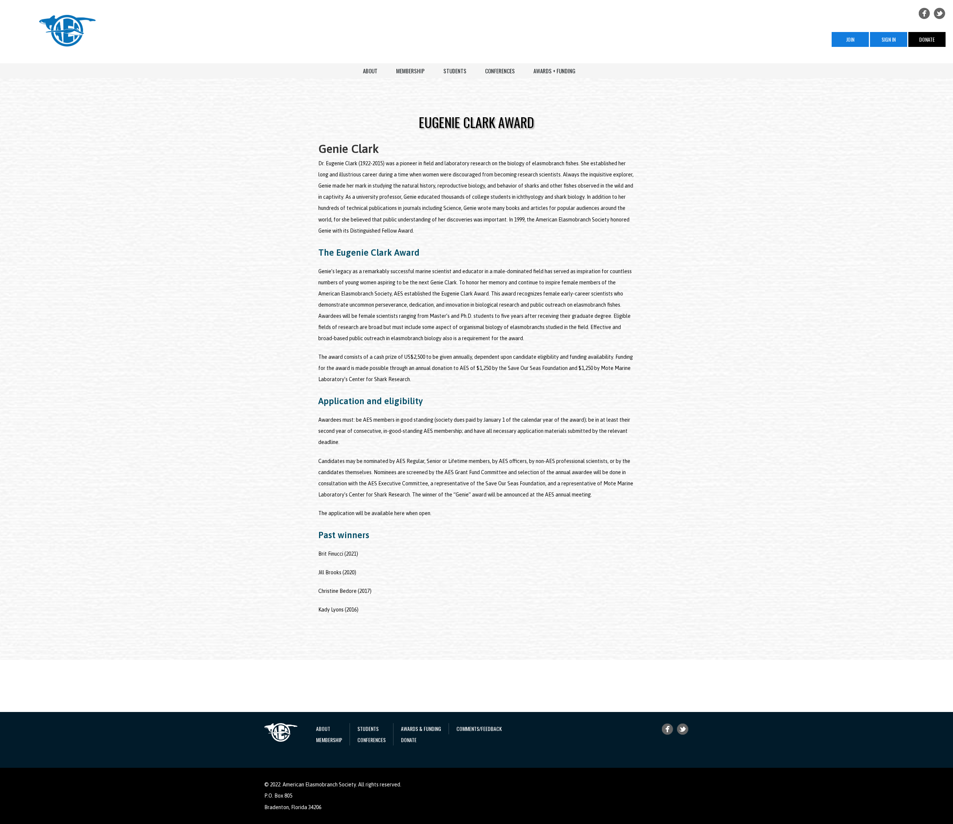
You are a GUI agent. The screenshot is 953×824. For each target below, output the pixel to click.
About (370, 71)
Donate (927, 39)
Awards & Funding (421, 728)
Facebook (924, 13)
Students (454, 71)
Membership (410, 71)
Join (850, 39)
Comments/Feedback (479, 728)
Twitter (940, 13)
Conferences (500, 71)
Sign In (889, 39)
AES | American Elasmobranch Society (67, 31)
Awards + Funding (554, 71)
